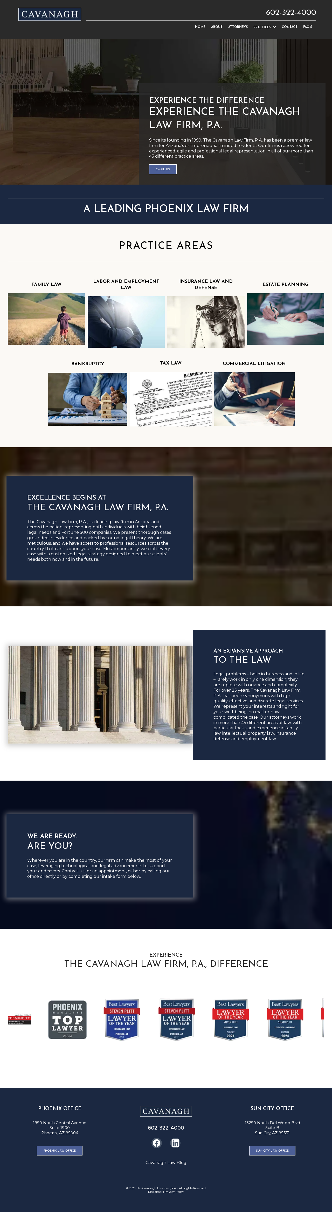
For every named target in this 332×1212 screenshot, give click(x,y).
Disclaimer (155, 1192)
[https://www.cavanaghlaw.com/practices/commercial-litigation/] (254, 399)
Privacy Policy (174, 1192)
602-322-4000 (291, 13)
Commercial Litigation (254, 364)
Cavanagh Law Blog (166, 1162)
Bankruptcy (87, 364)
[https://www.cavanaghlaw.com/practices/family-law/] (46, 319)
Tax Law (171, 363)
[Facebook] (156, 1143)
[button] (274, 27)
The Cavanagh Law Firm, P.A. (156, 1188)
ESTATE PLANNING (285, 285)
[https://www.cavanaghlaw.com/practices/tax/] (171, 399)
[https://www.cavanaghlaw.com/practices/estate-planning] (285, 318)
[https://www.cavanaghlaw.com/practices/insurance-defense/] (206, 322)
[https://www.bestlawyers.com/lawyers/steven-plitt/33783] (92, 1020)
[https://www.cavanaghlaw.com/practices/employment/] (126, 322)
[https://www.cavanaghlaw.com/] (166, 1111)
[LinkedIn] (175, 1143)
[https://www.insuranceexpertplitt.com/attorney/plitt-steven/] (37, 1020)
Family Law (46, 285)
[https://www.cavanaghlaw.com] (49, 14)
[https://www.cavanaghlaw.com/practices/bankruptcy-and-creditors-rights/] (87, 399)
